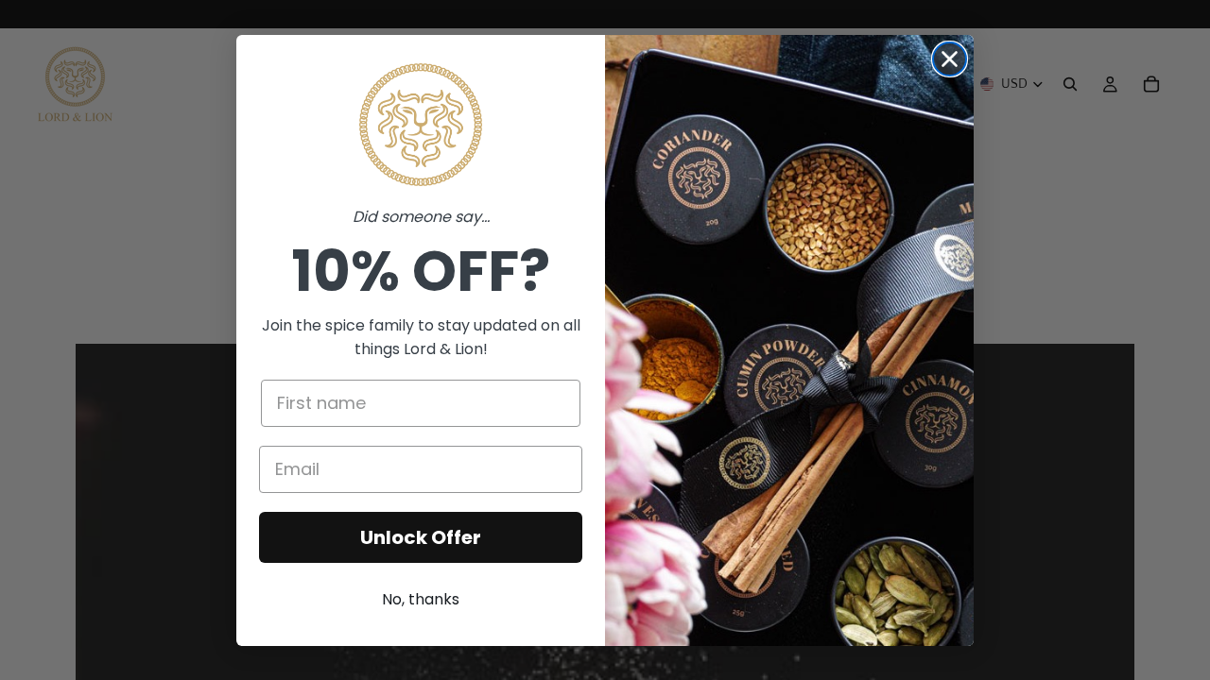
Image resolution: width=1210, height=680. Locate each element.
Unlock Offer (420, 537)
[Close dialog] (949, 59)
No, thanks (420, 599)
